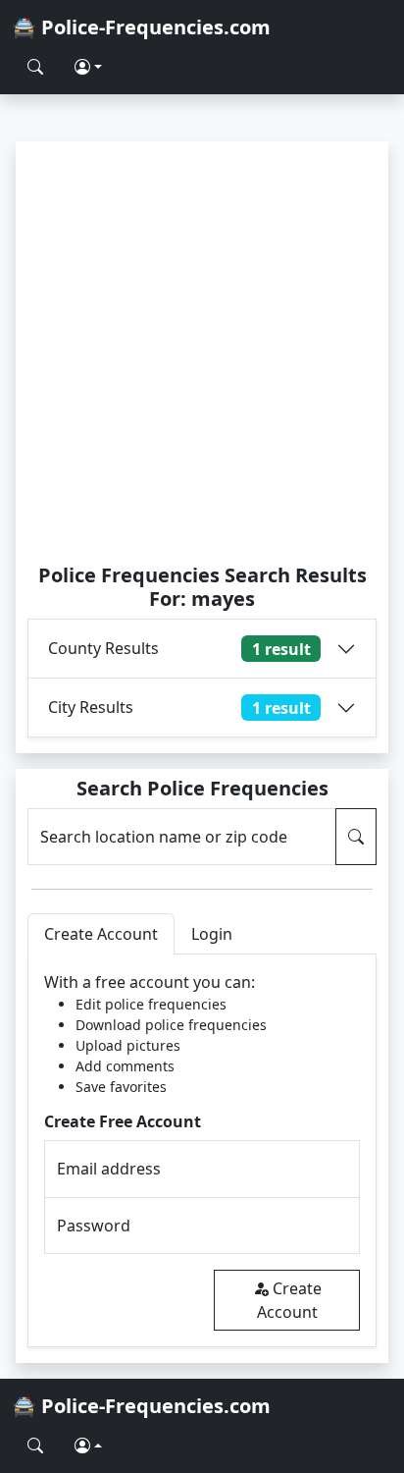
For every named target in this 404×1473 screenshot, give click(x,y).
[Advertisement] (202, 351)
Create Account (289, 1300)
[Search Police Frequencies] (35, 66)
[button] (88, 66)
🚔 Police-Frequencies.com (141, 27)
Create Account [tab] (101, 934)
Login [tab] (211, 934)
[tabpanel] (202, 1150)
